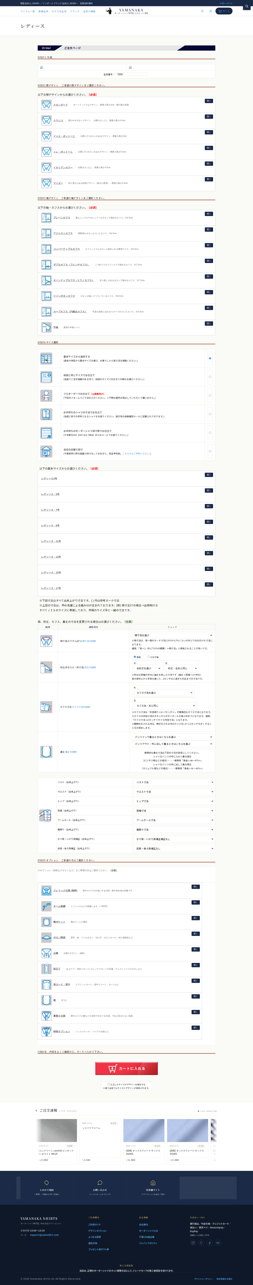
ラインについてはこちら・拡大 (152, 610)
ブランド (75, 11)
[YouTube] (218, 1243)
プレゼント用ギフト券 (98, 1249)
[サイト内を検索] (247, 6)
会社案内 (143, 1224)
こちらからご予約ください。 (136, 453)
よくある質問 (94, 1237)
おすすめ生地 (59, 11)
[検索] (202, 11)
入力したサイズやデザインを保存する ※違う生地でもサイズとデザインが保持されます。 (126, 1086)
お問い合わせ (226, 3)
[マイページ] (210, 11)
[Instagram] (193, 1243)
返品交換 (92, 1243)
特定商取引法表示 (225, 1278)
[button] (126, 105)
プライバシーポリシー (203, 1278)
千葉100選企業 (146, 1237)
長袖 (138, 656)
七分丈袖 (154, 656)
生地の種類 (89, 11)
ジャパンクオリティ (148, 1243)
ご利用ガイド (94, 1224)
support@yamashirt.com (44, 1234)
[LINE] (201, 1243)
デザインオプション (97, 1230)
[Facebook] (210, 1243)
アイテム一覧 (27, 11)
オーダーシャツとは (148, 1230)
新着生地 (43, 11)
